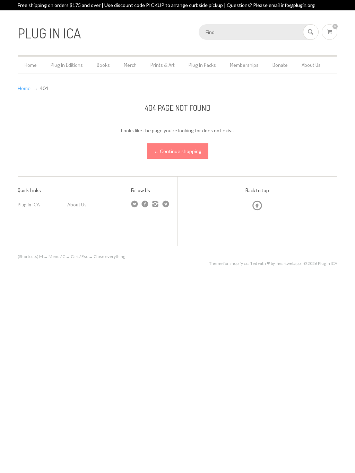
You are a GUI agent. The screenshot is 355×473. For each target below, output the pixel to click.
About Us (311, 65)
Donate (280, 65)
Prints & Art (162, 65)
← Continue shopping (177, 151)
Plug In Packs (202, 65)
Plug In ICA (29, 204)
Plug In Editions (67, 65)
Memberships (244, 65)
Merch (130, 65)
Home (31, 65)
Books (103, 65)
